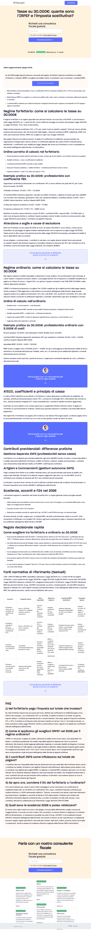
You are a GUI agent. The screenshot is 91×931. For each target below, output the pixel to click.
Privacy (70, 926)
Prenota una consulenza (45, 83)
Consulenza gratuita (44, 40)
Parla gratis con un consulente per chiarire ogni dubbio (45, 378)
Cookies (75, 926)
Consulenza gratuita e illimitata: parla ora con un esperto (45, 254)
